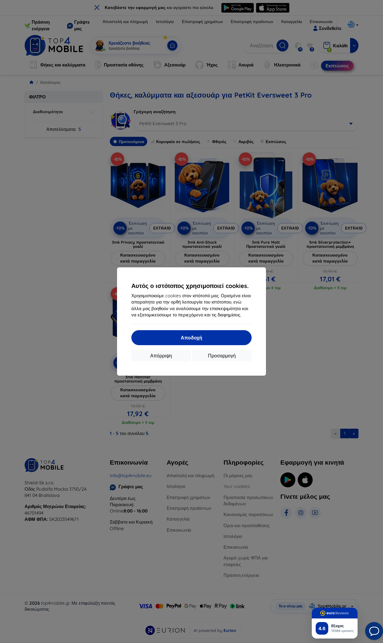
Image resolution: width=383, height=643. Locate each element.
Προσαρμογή (222, 356)
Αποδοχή (191, 338)
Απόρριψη (161, 356)
